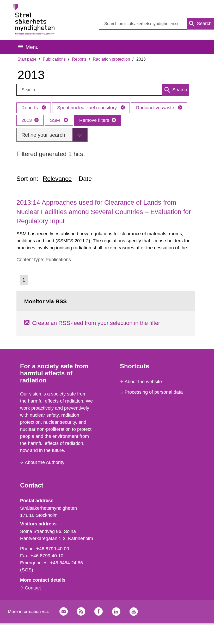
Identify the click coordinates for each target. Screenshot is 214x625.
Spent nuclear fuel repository (87, 107)
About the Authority (44, 462)
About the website (143, 381)
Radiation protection (111, 59)
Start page (26, 59)
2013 (26, 120)
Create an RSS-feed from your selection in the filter (96, 323)
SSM (55, 120)
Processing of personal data (154, 392)
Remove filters (94, 120)
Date (85, 178)
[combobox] (156, 24)
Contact (33, 587)
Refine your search (43, 135)
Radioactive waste (155, 107)
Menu (32, 47)
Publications (54, 59)
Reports (79, 59)
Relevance (57, 178)
